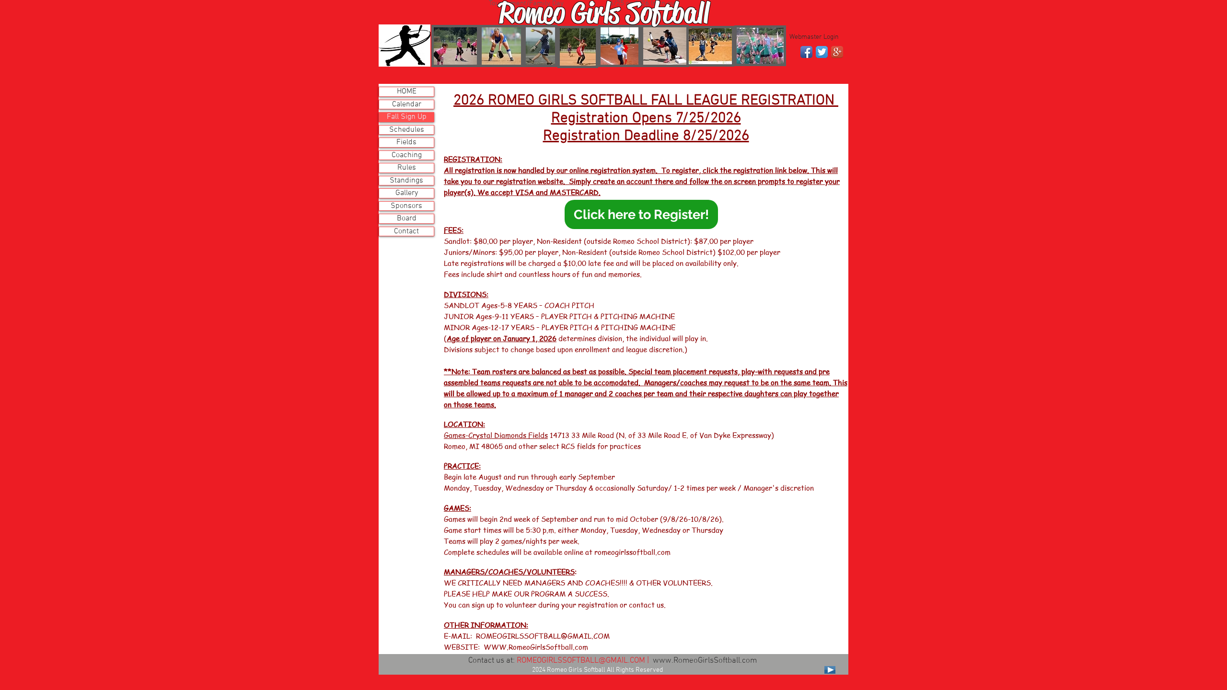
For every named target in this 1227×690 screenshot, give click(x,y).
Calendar (406, 104)
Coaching (407, 155)
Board (407, 218)
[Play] (829, 670)
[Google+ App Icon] (837, 52)
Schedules (406, 130)
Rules (406, 167)
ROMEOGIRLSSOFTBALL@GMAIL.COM (543, 636)
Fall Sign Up (407, 117)
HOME (407, 91)
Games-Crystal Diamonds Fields (496, 435)
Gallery (406, 193)
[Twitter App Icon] (822, 52)
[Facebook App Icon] (806, 52)
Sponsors (406, 206)
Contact (406, 231)
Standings (406, 180)
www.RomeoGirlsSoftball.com (705, 661)
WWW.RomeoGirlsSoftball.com (536, 647)
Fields (406, 142)
